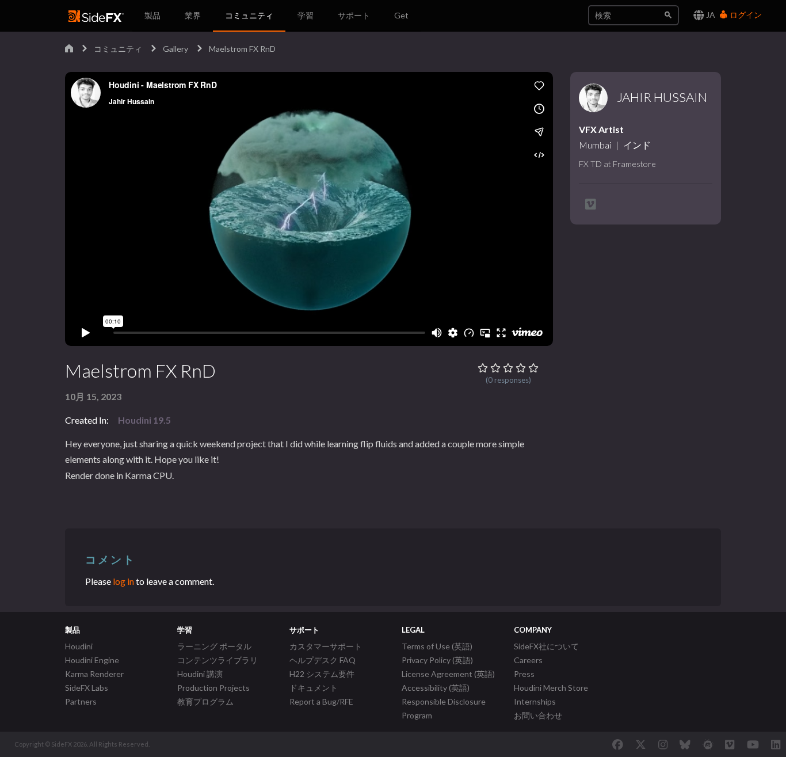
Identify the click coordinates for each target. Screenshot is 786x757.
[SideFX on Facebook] (617, 744)
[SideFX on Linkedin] (775, 744)
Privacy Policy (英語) (437, 660)
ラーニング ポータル (214, 646)
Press (524, 674)
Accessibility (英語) (436, 688)
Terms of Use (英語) (437, 646)
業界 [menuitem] (193, 15)
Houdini (79, 646)
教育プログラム (205, 701)
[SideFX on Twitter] (640, 744)
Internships (535, 701)
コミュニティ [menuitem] (249, 15)
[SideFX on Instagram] (662, 744)
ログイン (745, 15)
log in (123, 581)
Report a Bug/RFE (321, 701)
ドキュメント (313, 688)
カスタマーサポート (325, 646)
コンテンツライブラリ (217, 660)
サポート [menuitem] (354, 15)
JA (709, 15)
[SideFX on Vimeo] (729, 744)
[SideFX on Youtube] (753, 744)
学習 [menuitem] (305, 15)
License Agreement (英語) (448, 674)
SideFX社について (546, 646)
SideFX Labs (86, 688)
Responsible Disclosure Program (444, 708)
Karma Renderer (94, 674)
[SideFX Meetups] (708, 744)
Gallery (175, 49)
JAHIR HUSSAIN (662, 97)
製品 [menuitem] (152, 15)
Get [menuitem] (401, 15)
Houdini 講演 (200, 674)
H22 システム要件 (321, 674)
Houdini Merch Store (551, 688)
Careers (528, 660)
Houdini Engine (92, 660)
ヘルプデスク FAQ (322, 660)
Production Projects (213, 688)
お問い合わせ (538, 715)
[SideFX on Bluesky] (685, 744)
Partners (81, 701)
